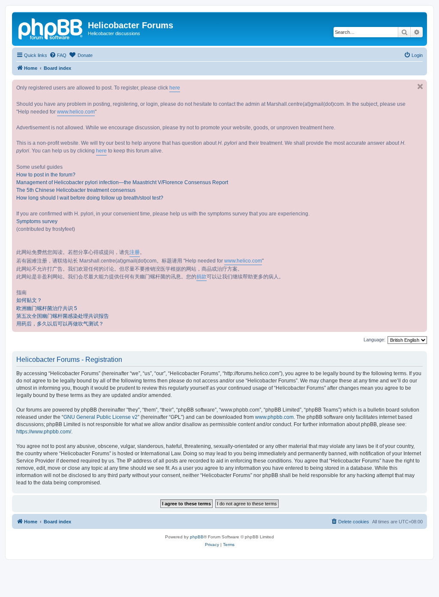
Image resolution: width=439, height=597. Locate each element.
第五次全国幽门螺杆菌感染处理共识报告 (62, 316)
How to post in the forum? (45, 175)
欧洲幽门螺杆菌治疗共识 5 (46, 308)
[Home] (51, 28)
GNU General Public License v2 (100, 417)
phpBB (197, 536)
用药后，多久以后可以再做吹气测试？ (60, 324)
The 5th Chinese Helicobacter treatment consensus (75, 190)
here (174, 88)
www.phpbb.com (274, 417)
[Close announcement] (420, 86)
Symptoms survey (36, 221)
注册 (134, 252)
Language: (374, 339)
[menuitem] (57, 55)
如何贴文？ (29, 300)
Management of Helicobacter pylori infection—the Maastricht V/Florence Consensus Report (122, 182)
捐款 (201, 277)
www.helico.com (76, 112)
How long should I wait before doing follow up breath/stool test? (89, 198)
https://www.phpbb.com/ (43, 432)
